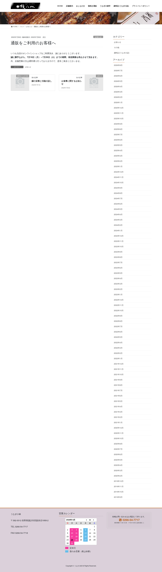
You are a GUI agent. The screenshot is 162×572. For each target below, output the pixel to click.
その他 (116, 47)
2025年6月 (118, 139)
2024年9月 (118, 187)
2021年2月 (118, 417)
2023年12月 (119, 236)
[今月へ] (90, 519)
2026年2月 (118, 97)
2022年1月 (118, 358)
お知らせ (98, 37)
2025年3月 (118, 155)
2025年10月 (119, 118)
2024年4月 (118, 214)
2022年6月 (118, 331)
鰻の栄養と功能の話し (42, 81)
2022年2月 (118, 353)
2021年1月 (118, 422)
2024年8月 (118, 193)
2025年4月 (118, 150)
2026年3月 (118, 91)
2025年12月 (119, 107)
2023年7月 (118, 262)
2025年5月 (118, 145)
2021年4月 (118, 406)
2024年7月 (118, 198)
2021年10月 (119, 374)
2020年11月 (119, 433)
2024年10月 (119, 182)
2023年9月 (118, 251)
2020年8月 (118, 443)
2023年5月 (118, 273)
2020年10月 (119, 438)
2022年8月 (118, 321)
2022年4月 (118, 342)
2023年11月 (119, 241)
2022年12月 (119, 299)
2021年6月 (118, 395)
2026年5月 (118, 81)
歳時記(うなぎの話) (121, 52)
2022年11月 (119, 305)
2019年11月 (119, 486)
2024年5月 (118, 209)
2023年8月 (118, 257)
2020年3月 (118, 470)
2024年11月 (119, 177)
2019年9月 (118, 497)
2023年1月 (118, 294)
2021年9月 (118, 379)
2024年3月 (118, 219)
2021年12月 (119, 363)
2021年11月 (119, 369)
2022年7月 (118, 326)
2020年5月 (118, 459)
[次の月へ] (94, 519)
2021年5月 (118, 401)
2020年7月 (118, 449)
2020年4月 (118, 465)
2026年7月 (118, 70)
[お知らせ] (94, 80)
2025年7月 (118, 134)
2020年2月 (118, 475)
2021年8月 (118, 385)
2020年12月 (119, 427)
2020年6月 (118, 454)
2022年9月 (118, 315)
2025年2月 (118, 161)
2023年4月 (118, 278)
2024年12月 (119, 172)
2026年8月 (118, 65)
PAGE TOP (156, 552)
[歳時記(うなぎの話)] (20, 80)
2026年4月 (118, 86)
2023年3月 (118, 283)
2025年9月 (118, 124)
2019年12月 (119, 481)
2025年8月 (118, 129)
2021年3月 (118, 411)
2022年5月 (118, 337)
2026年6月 (118, 75)
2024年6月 (118, 203)
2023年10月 (119, 246)
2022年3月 (118, 347)
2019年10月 (119, 491)
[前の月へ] (85, 519)
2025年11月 (119, 113)
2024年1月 (118, 230)
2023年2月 (118, 289)
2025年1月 (118, 166)
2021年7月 (118, 390)
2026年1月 (118, 102)
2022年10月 (119, 310)
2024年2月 (118, 225)
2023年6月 (118, 267)
